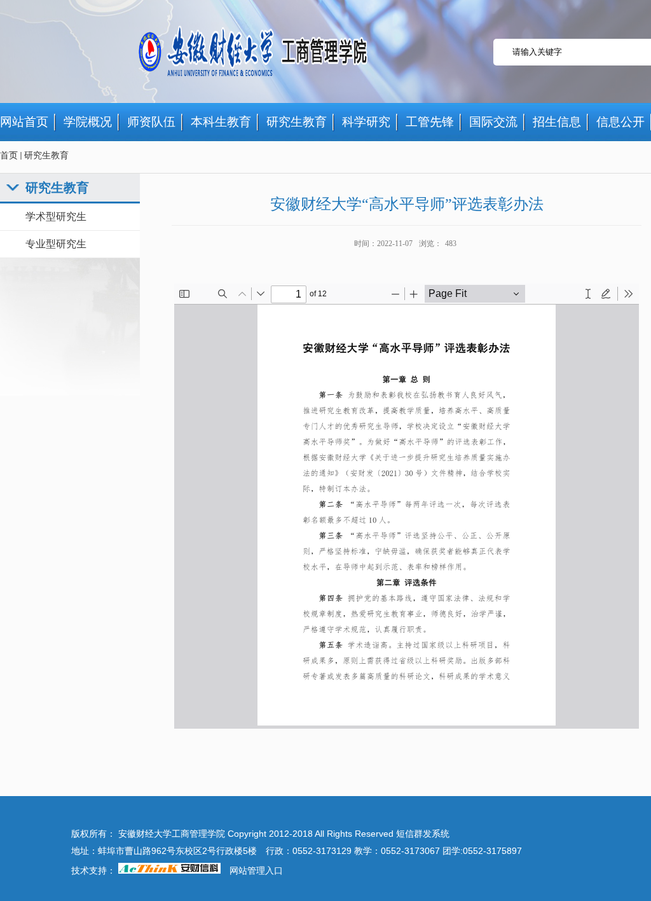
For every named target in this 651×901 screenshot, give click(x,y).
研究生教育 (46, 155)
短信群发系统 (422, 834)
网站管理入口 (256, 871)
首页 (9, 155)
